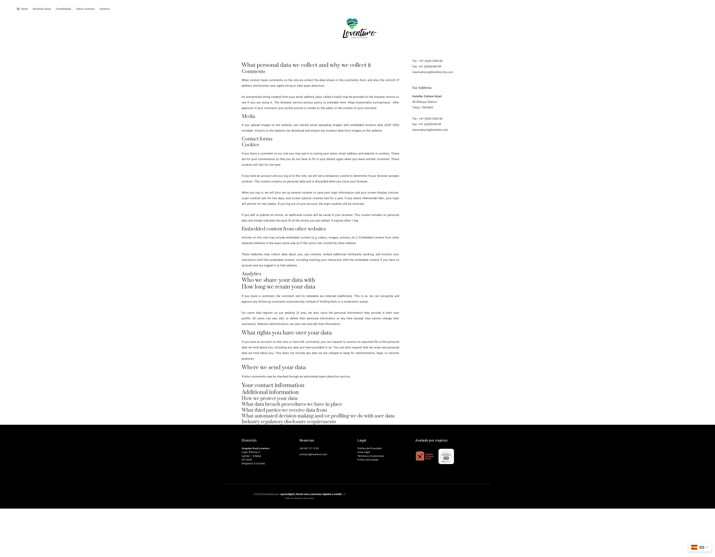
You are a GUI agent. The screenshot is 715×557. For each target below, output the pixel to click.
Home (24, 9)
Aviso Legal (364, 452)
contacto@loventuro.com (313, 454)
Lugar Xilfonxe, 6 (251, 452)
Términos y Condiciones (371, 456)
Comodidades (64, 9)
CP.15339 (247, 459)
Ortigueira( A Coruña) (253, 463)
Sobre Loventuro (85, 9)
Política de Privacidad (370, 448)
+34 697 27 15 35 (309, 448)
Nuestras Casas (42, 9)
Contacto (105, 9)
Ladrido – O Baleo (251, 456)
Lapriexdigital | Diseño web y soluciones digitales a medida (311, 494)
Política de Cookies (368, 459)
